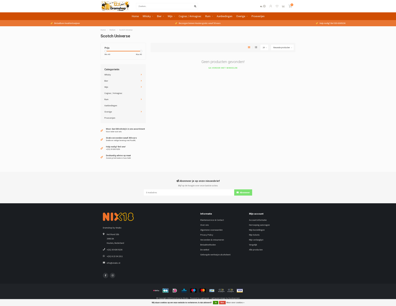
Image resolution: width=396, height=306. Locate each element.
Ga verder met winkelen (222, 67)
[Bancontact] (212, 290)
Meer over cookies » (235, 303)
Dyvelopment (234, 298)
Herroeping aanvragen (259, 225)
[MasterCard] (203, 290)
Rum (208, 16)
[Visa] (240, 290)
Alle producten (256, 249)
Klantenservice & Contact (212, 220)
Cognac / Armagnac (190, 16)
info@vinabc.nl (113, 263)
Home (135, 16)
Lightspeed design (218, 298)
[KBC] (184, 290)
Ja (216, 303)
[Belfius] (156, 290)
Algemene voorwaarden (211, 229)
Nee (222, 303)
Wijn (170, 16)
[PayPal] (221, 290)
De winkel (204, 249)
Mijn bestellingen (257, 229)
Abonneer (244, 192)
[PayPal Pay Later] (230, 290)
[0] (290, 6)
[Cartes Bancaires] (165, 290)
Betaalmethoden (208, 244)
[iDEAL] (175, 290)
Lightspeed (204, 298)
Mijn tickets (254, 234)
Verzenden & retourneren (212, 239)
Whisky (147, 16)
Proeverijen (258, 16)
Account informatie (258, 220)
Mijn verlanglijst (256, 239)
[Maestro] (193, 290)
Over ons (204, 225)
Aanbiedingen (224, 16)
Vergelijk (253, 244)
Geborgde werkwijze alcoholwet (215, 254)
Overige (240, 16)
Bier (159, 16)
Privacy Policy (206, 234)
